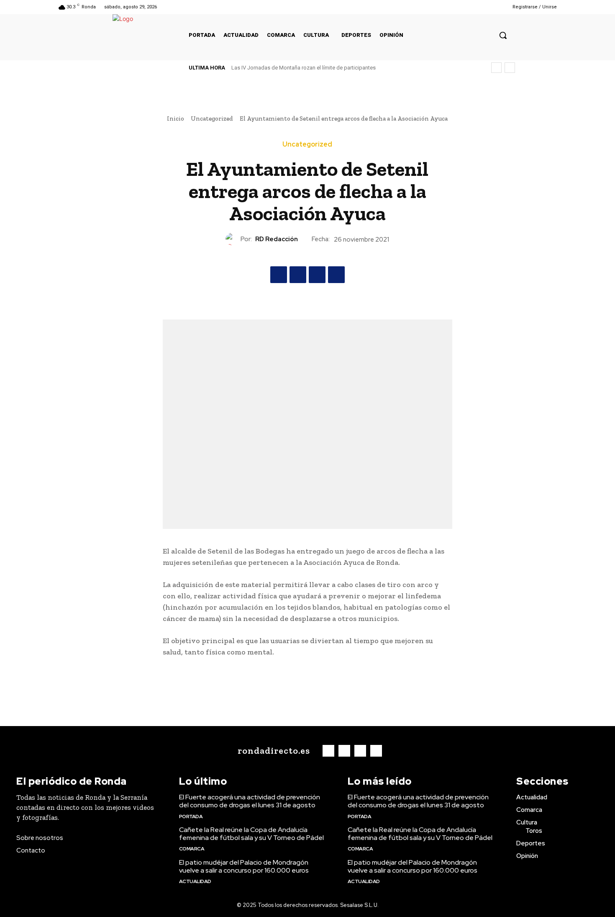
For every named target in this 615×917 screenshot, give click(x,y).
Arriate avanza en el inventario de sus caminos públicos (307, 67)
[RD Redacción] (233, 239)
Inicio (175, 118)
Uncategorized (212, 118)
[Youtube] (488, 7)
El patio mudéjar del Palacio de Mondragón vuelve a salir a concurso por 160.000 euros (244, 866)
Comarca (192, 848)
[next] (510, 67)
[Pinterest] (317, 274)
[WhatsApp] (336, 274)
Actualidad (195, 881)
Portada (191, 816)
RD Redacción (276, 239)
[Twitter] (478, 7)
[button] (503, 35)
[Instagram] (467, 7)
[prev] (496, 67)
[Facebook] (456, 7)
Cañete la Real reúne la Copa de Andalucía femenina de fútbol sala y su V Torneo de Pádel (251, 833)
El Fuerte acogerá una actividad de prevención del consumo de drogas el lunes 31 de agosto (249, 801)
